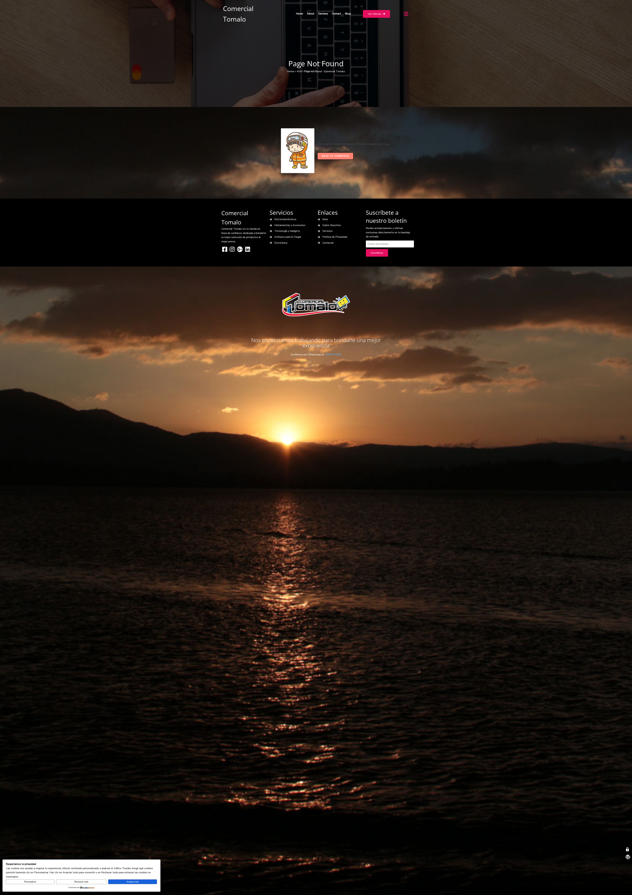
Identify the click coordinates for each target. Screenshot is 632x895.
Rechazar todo (81, 882)
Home (290, 71)
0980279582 (333, 354)
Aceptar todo (133, 882)
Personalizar (30, 882)
